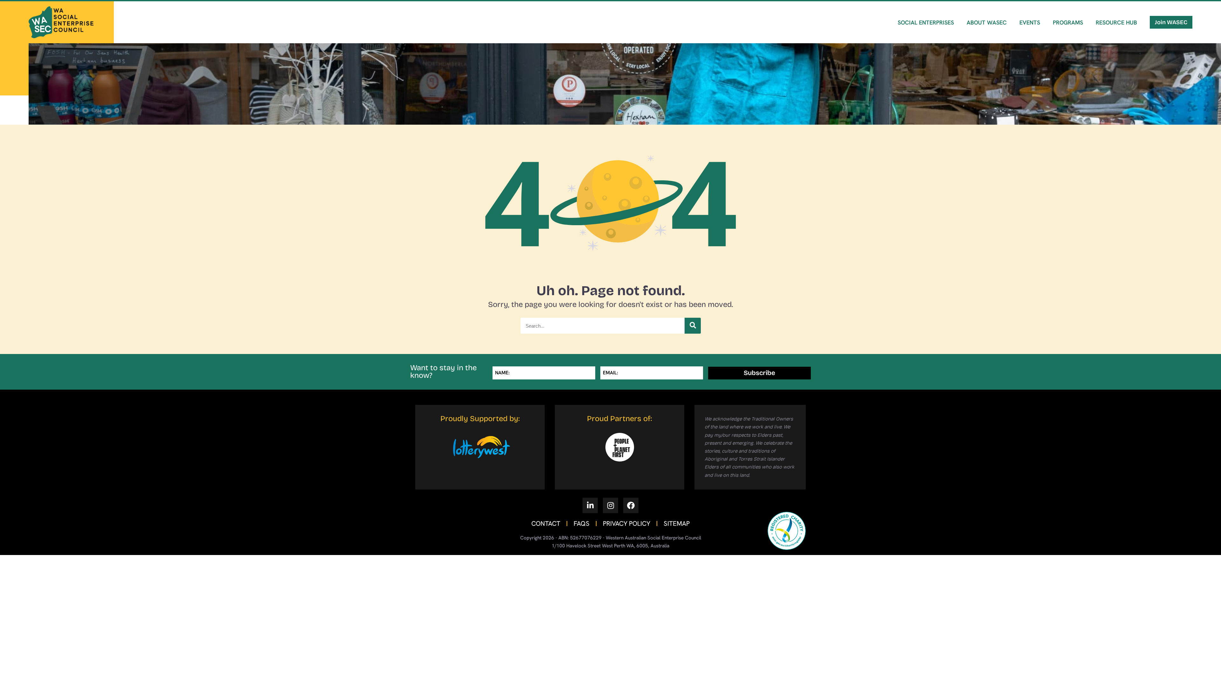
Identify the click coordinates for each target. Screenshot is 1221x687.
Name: (502, 373)
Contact (545, 523)
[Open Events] (1031, 40)
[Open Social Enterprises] (927, 40)
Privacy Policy (626, 523)
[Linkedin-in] (590, 505)
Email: (610, 373)
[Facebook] (630, 505)
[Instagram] (610, 505)
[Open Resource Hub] (1118, 40)
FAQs (582, 523)
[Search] (692, 326)
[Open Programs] (1069, 40)
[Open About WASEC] (988, 40)
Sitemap (677, 523)
